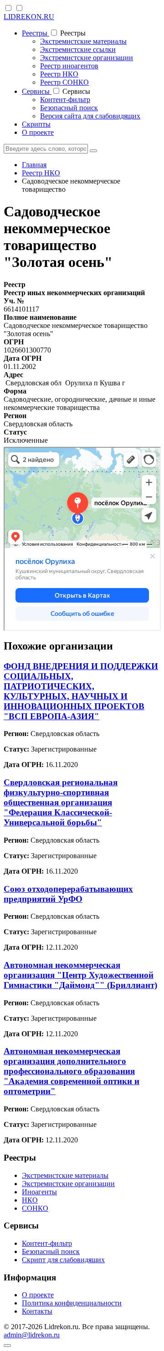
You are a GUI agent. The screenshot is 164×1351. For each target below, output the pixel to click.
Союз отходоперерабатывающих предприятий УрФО (68, 894)
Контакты (37, 1311)
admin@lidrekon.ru (32, 1335)
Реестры (35, 33)
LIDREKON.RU (29, 16)
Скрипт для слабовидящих (63, 1260)
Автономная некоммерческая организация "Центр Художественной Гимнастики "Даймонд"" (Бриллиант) (80, 975)
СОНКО (35, 1208)
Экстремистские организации (86, 57)
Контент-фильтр (65, 99)
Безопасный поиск (69, 108)
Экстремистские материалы (83, 41)
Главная (34, 165)
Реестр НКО (59, 74)
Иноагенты (39, 1192)
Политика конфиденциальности (72, 1303)
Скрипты (36, 124)
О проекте (38, 132)
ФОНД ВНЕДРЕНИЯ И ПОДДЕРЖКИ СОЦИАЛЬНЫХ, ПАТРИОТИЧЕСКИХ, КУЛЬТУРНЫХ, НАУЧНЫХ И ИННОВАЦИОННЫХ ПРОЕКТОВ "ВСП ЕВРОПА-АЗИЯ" (81, 691)
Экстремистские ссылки (78, 49)
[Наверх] (7, 1345)
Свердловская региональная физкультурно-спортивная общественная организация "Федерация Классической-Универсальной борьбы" (61, 802)
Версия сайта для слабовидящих (90, 116)
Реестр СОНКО (64, 82)
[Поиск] (93, 150)
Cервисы (36, 91)
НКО (30, 1200)
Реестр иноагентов (69, 66)
